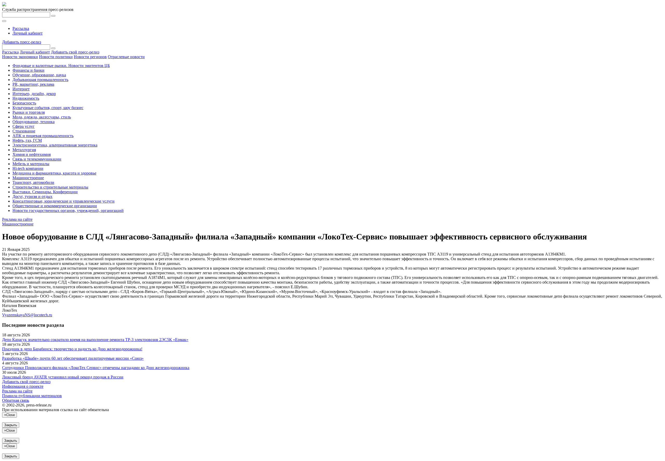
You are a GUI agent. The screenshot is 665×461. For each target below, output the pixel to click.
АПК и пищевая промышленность (43, 135)
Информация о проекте (22, 386)
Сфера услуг (23, 126)
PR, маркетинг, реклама (33, 84)
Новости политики (56, 57)
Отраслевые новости (126, 57)
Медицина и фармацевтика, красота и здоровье (54, 173)
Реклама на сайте (17, 219)
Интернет (21, 89)
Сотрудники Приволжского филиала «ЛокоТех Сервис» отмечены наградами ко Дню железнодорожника (95, 367)
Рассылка (20, 28)
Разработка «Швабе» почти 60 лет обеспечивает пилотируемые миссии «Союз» (73, 358)
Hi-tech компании (27, 168)
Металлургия (24, 150)
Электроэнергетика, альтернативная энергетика (54, 145)
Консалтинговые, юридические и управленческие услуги (63, 201)
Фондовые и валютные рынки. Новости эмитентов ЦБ (61, 65)
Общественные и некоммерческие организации (54, 206)
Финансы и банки (28, 70)
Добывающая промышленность (40, 79)
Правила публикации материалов (32, 395)
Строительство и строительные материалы (50, 187)
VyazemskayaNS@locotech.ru (27, 315)
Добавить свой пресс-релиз (75, 52)
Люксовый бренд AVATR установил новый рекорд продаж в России (62, 377)
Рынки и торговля (28, 112)
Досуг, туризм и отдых (32, 196)
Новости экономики (20, 57)
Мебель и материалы (30, 164)
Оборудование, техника (33, 121)
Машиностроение (28, 178)
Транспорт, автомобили (33, 182)
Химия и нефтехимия (31, 154)
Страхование (23, 131)
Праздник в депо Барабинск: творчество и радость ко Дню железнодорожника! (72, 349)
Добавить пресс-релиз (21, 42)
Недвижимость (25, 98)
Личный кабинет (27, 33)
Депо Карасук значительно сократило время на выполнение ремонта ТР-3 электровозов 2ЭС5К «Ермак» (95, 339)
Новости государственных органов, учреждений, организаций (68, 210)
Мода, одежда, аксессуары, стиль (41, 117)
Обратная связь (15, 400)
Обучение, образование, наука (39, 75)
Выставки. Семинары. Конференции (45, 192)
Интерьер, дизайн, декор (34, 93)
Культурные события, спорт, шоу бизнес (47, 107)
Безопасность (24, 103)
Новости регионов (90, 57)
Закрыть (10, 425)
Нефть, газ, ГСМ (27, 140)
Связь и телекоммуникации (36, 159)
